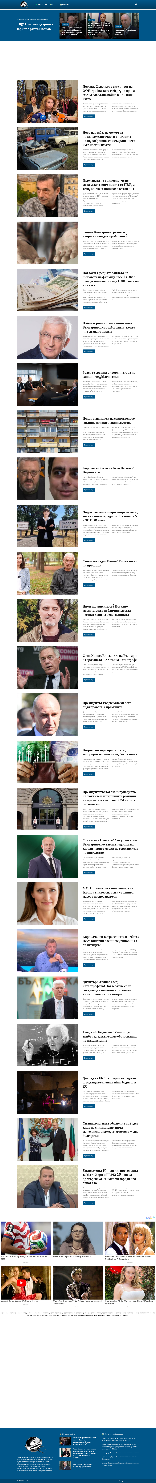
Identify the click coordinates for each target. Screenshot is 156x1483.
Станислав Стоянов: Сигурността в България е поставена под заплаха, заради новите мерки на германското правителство (111, 846)
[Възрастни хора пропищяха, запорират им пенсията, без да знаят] (47, 762)
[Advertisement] (78, 58)
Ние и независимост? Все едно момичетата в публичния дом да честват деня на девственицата (107, 610)
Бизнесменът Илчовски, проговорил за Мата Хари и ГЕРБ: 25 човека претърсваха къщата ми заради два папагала (110, 1176)
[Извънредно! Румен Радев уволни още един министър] (125, 26)
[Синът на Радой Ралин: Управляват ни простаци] (47, 573)
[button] (136, 5)
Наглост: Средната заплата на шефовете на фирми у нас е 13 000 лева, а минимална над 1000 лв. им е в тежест (111, 279)
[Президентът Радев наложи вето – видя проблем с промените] (47, 714)
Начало (19, 19)
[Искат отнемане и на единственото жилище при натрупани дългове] (47, 431)
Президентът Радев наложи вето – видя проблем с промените (109, 705)
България (65, 24)
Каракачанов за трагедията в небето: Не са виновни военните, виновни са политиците (111, 940)
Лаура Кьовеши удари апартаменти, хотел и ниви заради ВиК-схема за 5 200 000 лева (110, 516)
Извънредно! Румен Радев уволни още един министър (83, 1466)
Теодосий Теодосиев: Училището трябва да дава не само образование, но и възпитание (110, 1036)
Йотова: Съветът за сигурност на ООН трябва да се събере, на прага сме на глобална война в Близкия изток (109, 92)
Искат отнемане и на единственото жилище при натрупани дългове (109, 420)
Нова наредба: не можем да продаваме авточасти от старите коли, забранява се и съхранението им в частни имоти (109, 138)
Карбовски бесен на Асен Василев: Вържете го (108, 470)
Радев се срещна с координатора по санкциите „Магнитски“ (109, 374)
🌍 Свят (53, 4)
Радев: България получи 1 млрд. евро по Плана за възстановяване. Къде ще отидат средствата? (84, 1441)
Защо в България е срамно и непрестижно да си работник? (105, 234)
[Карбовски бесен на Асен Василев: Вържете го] (47, 478)
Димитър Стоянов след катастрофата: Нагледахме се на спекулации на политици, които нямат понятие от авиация (107, 988)
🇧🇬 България (41, 4)
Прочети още (88, 116)
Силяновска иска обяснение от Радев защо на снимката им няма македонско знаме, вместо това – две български (110, 1129)
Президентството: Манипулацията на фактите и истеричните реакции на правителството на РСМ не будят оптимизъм (110, 798)
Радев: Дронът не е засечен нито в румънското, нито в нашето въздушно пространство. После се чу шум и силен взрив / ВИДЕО (84, 1453)
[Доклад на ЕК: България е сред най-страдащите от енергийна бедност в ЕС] (47, 1092)
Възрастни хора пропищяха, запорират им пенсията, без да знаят (110, 752)
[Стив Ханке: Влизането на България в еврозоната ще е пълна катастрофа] (47, 667)
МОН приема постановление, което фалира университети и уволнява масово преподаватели (109, 892)
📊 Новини (64, 4)
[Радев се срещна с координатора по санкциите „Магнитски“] (47, 384)
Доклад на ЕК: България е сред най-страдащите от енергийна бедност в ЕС (110, 1082)
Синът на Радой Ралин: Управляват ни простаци (110, 563)
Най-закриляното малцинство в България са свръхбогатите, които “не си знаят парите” (109, 327)
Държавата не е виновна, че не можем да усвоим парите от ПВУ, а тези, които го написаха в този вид (109, 184)
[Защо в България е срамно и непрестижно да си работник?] (47, 243)
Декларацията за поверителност (128, 1481)
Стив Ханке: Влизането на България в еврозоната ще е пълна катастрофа (110, 657)
